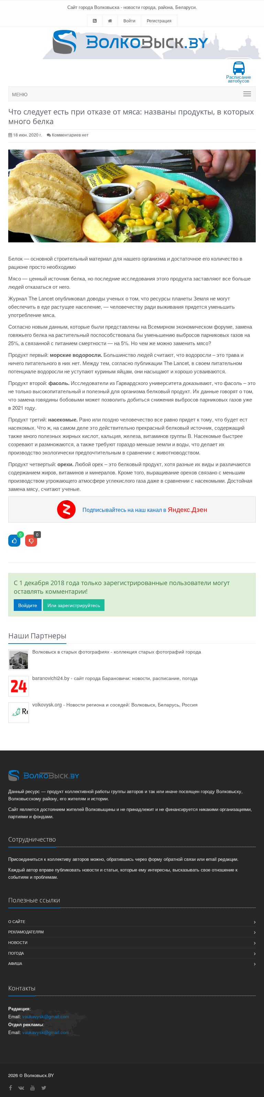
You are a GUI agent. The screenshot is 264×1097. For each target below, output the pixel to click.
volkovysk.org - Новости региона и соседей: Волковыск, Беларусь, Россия (115, 704)
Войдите (27, 605)
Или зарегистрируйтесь (73, 605)
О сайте (16, 921)
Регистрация (159, 20)
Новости (18, 942)
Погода (16, 953)
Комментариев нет (70, 135)
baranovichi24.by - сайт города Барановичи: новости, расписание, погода (115, 677)
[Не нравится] (31, 541)
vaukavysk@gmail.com (45, 1016)
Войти (129, 20)
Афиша (15, 963)
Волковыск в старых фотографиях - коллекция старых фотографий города (116, 651)
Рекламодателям (26, 931)
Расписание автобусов (238, 79)
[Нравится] (14, 541)
